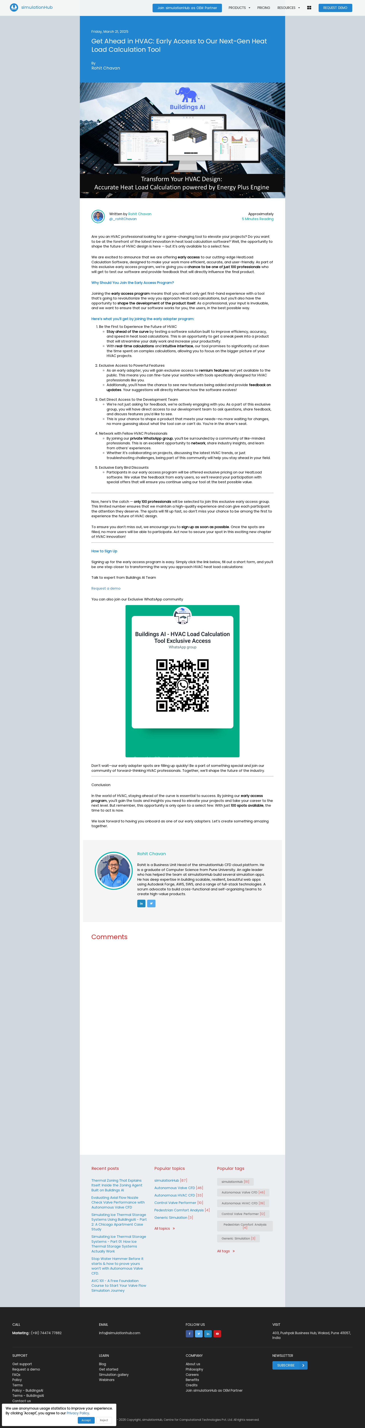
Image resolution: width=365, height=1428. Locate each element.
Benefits (192, 1380)
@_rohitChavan (123, 218)
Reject (104, 1420)
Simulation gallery (114, 1374)
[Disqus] (182, 995)
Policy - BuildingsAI (27, 1390)
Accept (86, 1420)
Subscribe (286, 1365)
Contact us (21, 1401)
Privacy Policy (78, 1413)
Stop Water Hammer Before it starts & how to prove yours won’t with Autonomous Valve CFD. (117, 1266)
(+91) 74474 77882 (46, 1333)
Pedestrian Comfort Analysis (182, 1210)
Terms (17, 1385)
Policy (17, 1380)
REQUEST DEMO (335, 8)
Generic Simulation (173, 1217)
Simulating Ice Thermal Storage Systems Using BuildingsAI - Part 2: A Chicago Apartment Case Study (119, 1222)
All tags (224, 1251)
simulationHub (170, 1180)
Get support (22, 1364)
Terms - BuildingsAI (28, 1395)
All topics (162, 1228)
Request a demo (106, 588)
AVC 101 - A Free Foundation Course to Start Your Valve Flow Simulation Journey (118, 1285)
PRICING (263, 8)
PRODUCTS (237, 8)
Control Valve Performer (178, 1202)
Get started (108, 1369)
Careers (192, 1374)
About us (193, 1364)
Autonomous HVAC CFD (178, 1195)
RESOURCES (286, 8)
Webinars (106, 1380)
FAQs (16, 1374)
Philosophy (194, 1369)
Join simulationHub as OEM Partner (187, 8)
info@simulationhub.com (119, 1333)
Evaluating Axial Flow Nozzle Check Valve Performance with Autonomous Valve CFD (118, 1202)
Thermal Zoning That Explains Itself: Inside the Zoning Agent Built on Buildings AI (116, 1185)
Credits (192, 1385)
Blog (102, 1364)
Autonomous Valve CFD (178, 1187)
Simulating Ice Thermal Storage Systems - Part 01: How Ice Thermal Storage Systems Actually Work (118, 1244)
